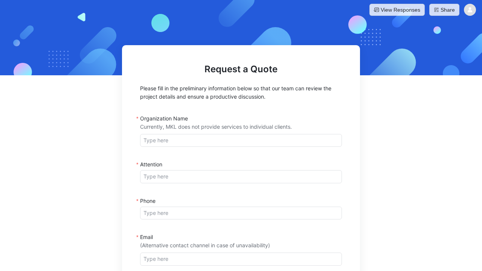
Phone (148, 201)
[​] (241, 140)
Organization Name (164, 118)
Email (146, 237)
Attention (151, 164)
